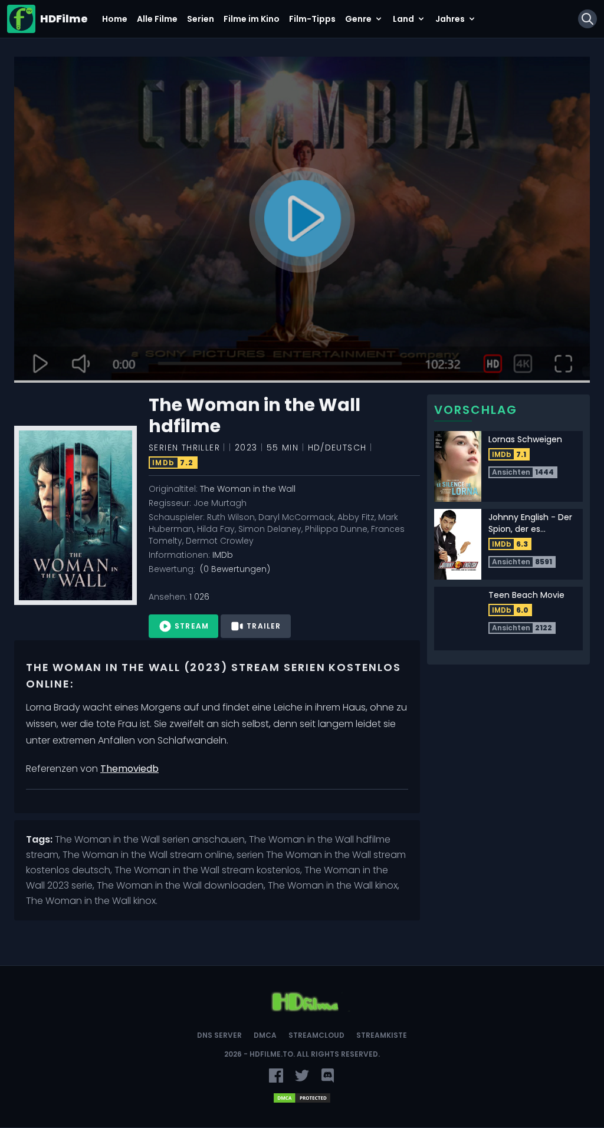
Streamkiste (381, 1035)
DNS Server (219, 1035)
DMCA (265, 1035)
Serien (200, 19)
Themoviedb (129, 768)
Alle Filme (157, 19)
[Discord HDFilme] (328, 1075)
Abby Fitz (356, 517)
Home (114, 19)
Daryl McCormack (296, 517)
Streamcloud (316, 1035)
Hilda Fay (216, 529)
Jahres (450, 19)
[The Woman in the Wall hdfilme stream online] (302, 220)
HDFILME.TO (271, 1054)
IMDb (222, 555)
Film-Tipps (312, 19)
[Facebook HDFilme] (276, 1075)
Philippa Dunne (336, 529)
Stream (192, 626)
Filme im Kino (252, 19)
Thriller (201, 447)
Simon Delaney (269, 529)
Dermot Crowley (220, 541)
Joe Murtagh (220, 503)
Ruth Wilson (231, 517)
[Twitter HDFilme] (302, 1075)
